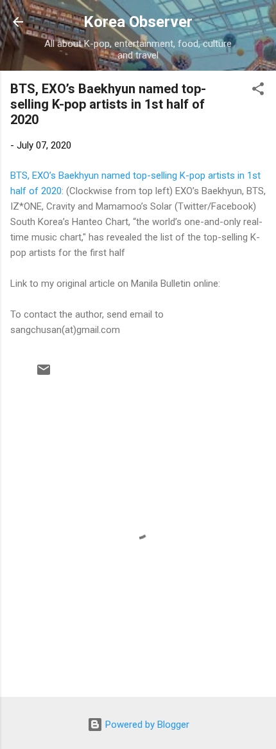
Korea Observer (138, 22)
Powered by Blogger (146, 724)
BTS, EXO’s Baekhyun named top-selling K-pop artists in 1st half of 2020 (108, 104)
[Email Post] (43, 374)
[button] (258, 91)
